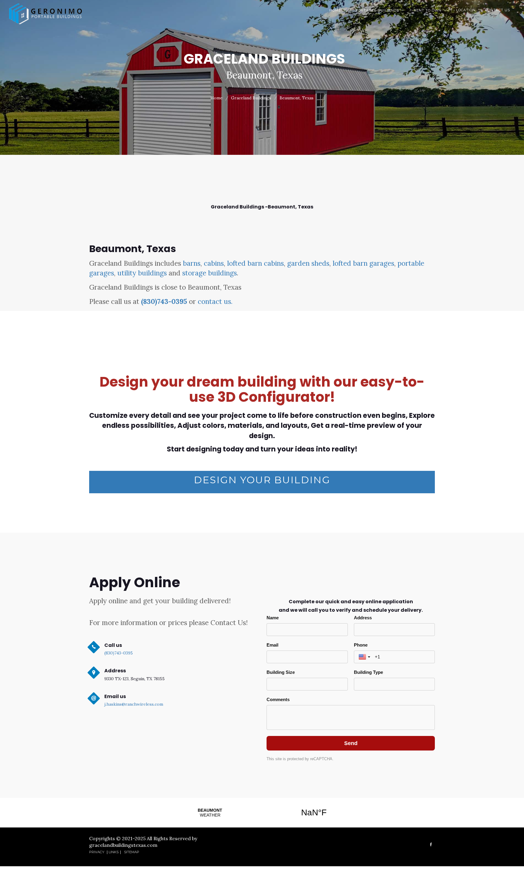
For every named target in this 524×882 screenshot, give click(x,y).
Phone (361, 644)
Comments (278, 699)
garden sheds (308, 263)
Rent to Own (430, 10)
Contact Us (497, 10)
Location (465, 10)
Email (272, 644)
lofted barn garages (363, 263)
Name (273, 617)
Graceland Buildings (251, 98)
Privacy (97, 852)
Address (363, 617)
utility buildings (142, 272)
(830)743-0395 (164, 301)
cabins (214, 263)
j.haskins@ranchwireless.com (133, 704)
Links (114, 852)
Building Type (368, 672)
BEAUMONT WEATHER (262, 812)
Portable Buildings (379, 10)
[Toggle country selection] (365, 657)
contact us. (215, 301)
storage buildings (209, 272)
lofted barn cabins (255, 263)
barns (191, 263)
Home (337, 10)
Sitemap (131, 852)
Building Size (281, 672)
